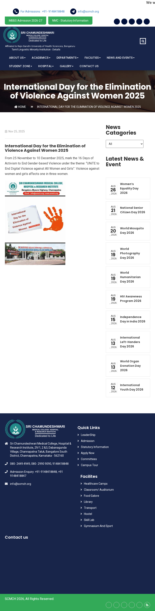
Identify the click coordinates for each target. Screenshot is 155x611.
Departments (66, 58)
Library (88, 501)
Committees (89, 459)
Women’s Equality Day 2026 (129, 188)
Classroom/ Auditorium (99, 489)
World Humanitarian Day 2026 (130, 277)
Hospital (45, 66)
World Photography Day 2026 (130, 253)
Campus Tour (89, 465)
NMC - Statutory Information (70, 20)
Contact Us (89, 66)
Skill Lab (89, 520)
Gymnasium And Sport (98, 526)
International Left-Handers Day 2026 (130, 342)
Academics (40, 58)
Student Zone (19, 66)
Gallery (65, 66)
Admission (87, 441)
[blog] (147, 605)
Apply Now (87, 453)
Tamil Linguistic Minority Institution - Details (36, 49)
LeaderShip (88, 434)
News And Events (120, 58)
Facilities (92, 58)
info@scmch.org (20, 483)
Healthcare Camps (96, 483)
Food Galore (91, 495)
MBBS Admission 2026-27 (25, 20)
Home (22, 106)
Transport (90, 507)
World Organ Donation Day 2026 (130, 365)
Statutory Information (95, 447)
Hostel (88, 513)
